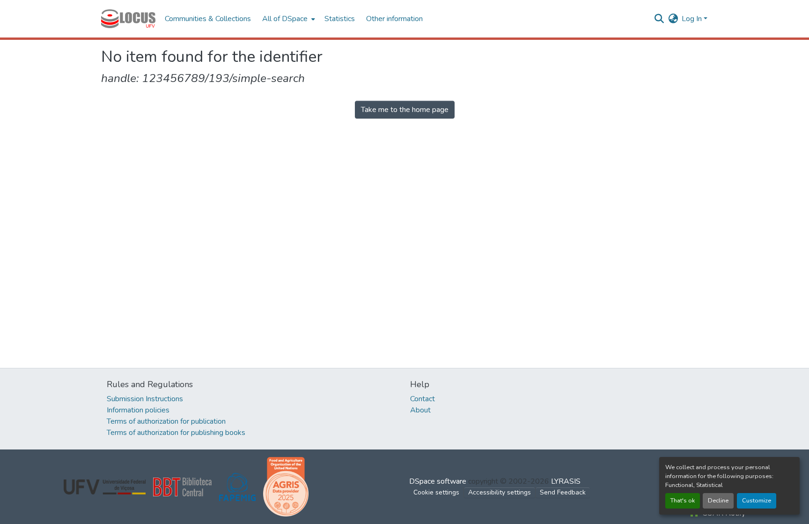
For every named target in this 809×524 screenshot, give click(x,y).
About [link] (420, 410)
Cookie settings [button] (436, 492)
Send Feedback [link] (563, 492)
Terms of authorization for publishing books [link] (176, 432)
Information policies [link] (138, 410)
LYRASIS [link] (566, 481)
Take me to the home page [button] (405, 110)
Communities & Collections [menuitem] (208, 19)
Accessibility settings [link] (499, 492)
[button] (128, 18)
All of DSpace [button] (285, 19)
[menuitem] (287, 18)
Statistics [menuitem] (339, 19)
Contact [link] (422, 399)
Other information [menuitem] (394, 19)
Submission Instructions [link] (145, 399)
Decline (718, 500)
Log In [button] (693, 19)
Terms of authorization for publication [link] (166, 421)
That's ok (682, 500)
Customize (756, 500)
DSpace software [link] (437, 481)
